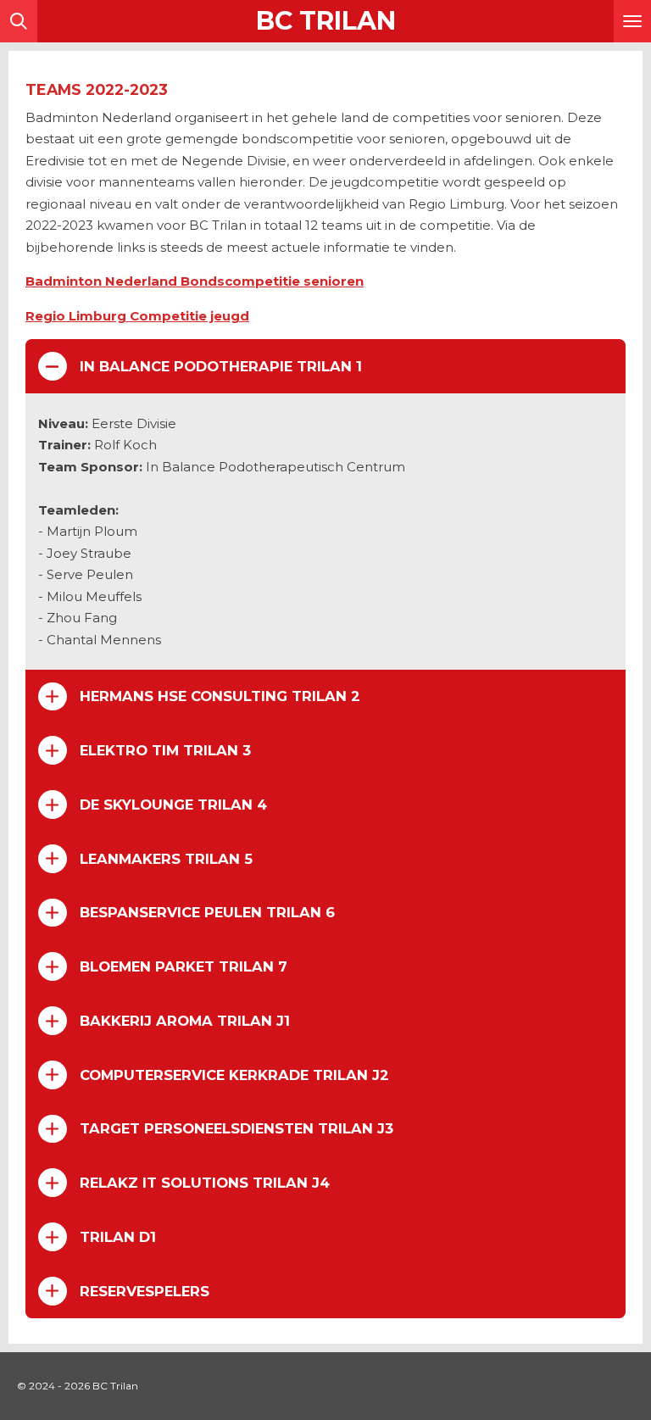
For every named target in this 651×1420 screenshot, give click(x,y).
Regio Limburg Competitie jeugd (137, 316)
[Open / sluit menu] (632, 21)
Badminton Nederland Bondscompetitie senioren (194, 281)
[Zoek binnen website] (18, 21)
